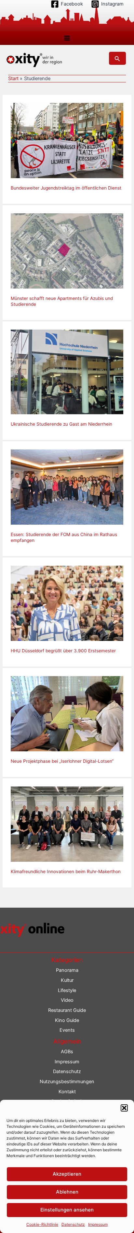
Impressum (98, 1224)
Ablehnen (67, 1192)
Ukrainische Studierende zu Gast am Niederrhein (61, 424)
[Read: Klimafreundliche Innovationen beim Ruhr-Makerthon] (67, 824)
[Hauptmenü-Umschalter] (67, 38)
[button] (124, 1108)
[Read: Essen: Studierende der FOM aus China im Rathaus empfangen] (67, 486)
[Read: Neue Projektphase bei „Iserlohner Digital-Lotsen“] (67, 713)
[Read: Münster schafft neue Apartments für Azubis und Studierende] (67, 251)
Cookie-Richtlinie (42, 1224)
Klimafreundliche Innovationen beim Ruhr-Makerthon (66, 871)
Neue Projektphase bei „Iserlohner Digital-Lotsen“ (62, 761)
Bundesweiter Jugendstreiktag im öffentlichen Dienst (66, 188)
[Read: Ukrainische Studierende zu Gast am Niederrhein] (67, 372)
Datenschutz (73, 1224)
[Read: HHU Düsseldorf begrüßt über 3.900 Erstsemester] (67, 603)
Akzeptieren (67, 1174)
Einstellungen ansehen (67, 1210)
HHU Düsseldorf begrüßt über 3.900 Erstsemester (63, 650)
